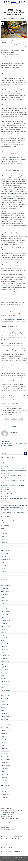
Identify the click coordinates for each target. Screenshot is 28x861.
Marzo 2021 (4, 713)
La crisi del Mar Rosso (21, 443)
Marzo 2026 (4, 548)
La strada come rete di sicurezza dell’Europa (12, 475)
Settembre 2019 (5, 765)
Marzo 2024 (4, 608)
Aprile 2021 (4, 710)
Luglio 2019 (4, 771)
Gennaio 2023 (4, 649)
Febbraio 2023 (5, 646)
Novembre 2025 (5, 559)
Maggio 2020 (4, 742)
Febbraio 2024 (5, 611)
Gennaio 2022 (4, 684)
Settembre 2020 (5, 730)
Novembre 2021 (5, 690)
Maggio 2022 (4, 672)
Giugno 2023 (4, 635)
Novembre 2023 (5, 620)
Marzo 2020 (4, 748)
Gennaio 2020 (4, 754)
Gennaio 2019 (4, 788)
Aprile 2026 (4, 545)
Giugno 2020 (4, 739)
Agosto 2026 (4, 533)
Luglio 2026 (4, 536)
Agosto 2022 (4, 664)
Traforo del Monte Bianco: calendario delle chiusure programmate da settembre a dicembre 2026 (13, 520)
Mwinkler (22, 18)
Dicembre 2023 (5, 617)
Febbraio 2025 (5, 577)
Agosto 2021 (4, 698)
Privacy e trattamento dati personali (10, 851)
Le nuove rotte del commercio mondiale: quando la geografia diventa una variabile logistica (14, 506)
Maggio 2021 (4, 707)
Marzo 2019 (4, 783)
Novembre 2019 (5, 759)
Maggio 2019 (4, 777)
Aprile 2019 (4, 780)
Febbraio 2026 (5, 551)
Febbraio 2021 (5, 716)
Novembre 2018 (5, 794)
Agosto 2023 (4, 629)
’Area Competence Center (9, 255)
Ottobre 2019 (4, 762)
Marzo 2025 (4, 574)
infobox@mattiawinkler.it (11, 822)
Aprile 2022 (4, 675)
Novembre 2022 (5, 655)
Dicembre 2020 (5, 722)
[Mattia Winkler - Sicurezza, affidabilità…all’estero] (14, 2)
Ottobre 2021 (4, 693)
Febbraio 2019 (5, 786)
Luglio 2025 (4, 562)
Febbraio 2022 (5, 681)
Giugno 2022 (4, 669)
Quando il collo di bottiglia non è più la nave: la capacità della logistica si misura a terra (13, 492)
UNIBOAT (7, 144)
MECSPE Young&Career (10, 198)
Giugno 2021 (4, 704)
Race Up (22, 165)
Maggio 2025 (4, 568)
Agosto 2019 (4, 768)
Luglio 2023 (4, 632)
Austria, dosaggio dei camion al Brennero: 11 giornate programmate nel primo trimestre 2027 (13, 469)
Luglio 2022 (4, 667)
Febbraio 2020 (5, 751)
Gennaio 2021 (4, 719)
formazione (10, 174)
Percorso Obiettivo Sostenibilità (13, 319)
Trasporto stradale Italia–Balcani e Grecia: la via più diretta (13, 463)
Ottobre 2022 (4, 658)
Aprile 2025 (4, 571)
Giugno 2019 (4, 774)
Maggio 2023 (4, 637)
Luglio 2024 (4, 597)
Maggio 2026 (4, 542)
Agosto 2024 (4, 594)
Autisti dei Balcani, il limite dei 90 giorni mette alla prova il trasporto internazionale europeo (13, 513)
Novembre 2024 (5, 585)
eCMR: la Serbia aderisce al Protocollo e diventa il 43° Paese (14, 499)
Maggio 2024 (4, 603)
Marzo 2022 (4, 678)
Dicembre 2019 (5, 756)
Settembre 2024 (5, 591)
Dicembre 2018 (5, 791)
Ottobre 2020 (4, 727)
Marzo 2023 (4, 643)
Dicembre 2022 (5, 652)
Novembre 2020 (5, 725)
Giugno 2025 (4, 565)
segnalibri (14, 426)
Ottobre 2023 (4, 623)
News (14, 7)
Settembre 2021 (5, 696)
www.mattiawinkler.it (6, 814)
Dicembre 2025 (5, 556)
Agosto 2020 (4, 733)
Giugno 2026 (4, 539)
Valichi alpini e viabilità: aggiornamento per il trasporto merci (12, 486)
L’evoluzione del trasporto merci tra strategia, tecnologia (6, 443)
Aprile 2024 (4, 606)
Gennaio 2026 (4, 553)
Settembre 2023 (5, 626)
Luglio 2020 (4, 736)
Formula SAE (12, 159)
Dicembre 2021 (5, 687)
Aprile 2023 (4, 640)
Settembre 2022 (5, 661)
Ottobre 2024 (4, 588)
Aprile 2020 (4, 745)
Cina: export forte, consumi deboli (9, 480)
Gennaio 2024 (4, 614)
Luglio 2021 (4, 701)
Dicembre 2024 (5, 582)
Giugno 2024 (4, 600)
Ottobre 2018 (4, 797)
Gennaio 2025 (4, 580)
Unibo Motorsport (14, 165)
